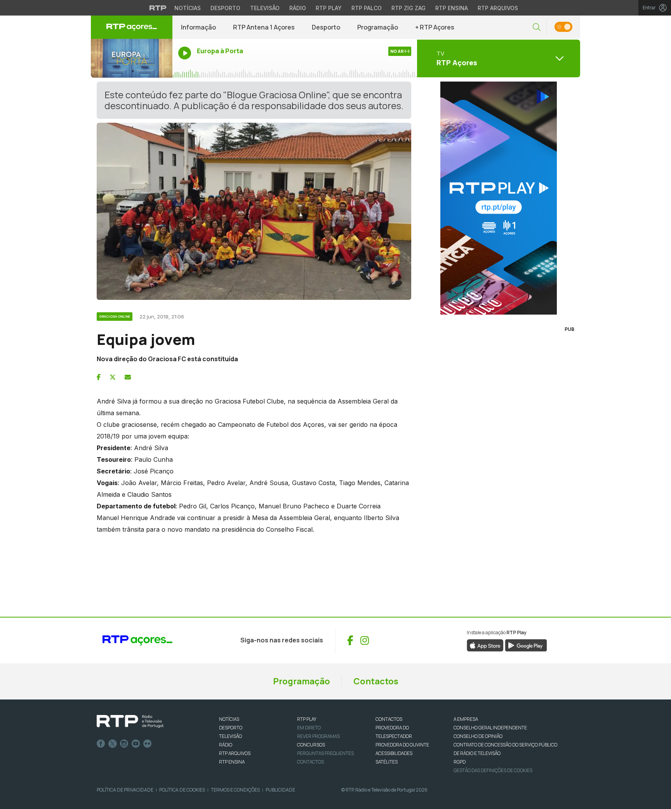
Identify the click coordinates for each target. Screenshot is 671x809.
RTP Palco (366, 8)
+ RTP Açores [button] (434, 27)
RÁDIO (225, 744)
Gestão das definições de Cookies (493, 770)
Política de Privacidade (125, 789)
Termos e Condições (235, 789)
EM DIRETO (309, 727)
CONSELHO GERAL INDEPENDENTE (490, 727)
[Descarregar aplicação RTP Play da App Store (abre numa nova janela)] (485, 644)
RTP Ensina (451, 8)
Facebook (101, 743)
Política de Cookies (182, 789)
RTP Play (329, 8)
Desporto (225, 8)
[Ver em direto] (131, 58)
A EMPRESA (466, 719)
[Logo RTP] (130, 721)
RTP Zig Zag (408, 8)
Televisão (265, 8)
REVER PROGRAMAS (318, 736)
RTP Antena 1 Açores (264, 27)
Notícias (187, 8)
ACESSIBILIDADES (393, 753)
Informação (198, 27)
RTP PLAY (306, 719)
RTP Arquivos (498, 8)
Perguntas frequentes (325, 753)
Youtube (136, 743)
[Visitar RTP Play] (498, 198)
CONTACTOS (388, 719)
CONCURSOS (311, 744)
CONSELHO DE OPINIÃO (478, 736)
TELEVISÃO (230, 736)
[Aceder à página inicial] (131, 27)
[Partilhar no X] (113, 377)
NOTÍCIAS (229, 719)
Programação (377, 27)
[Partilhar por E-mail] (128, 377)
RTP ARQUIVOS (234, 753)
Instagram (124, 743)
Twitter (112, 743)
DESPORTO (230, 727)
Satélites (386, 762)
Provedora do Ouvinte (402, 744)
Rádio (297, 8)
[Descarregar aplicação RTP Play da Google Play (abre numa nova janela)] (526, 644)
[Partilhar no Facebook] (99, 377)
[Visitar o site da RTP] (158, 8)
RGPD (460, 762)
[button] (537, 27)
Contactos (375, 681)
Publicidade (280, 789)
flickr (147, 743)
